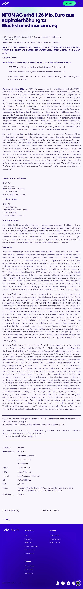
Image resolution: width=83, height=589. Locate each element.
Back (8, 519)
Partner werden (55, 542)
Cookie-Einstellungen (31, 546)
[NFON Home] (5, 3)
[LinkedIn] (57, 583)
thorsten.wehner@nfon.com (14, 216)
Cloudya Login (29, 566)
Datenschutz (28, 542)
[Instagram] (68, 583)
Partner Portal (54, 535)
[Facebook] (63, 583)
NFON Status (29, 573)
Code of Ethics (29, 553)
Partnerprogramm (55, 539)
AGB (26, 535)
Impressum (28, 539)
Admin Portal (29, 569)
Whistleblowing (30, 550)
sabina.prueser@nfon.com (13, 195)
